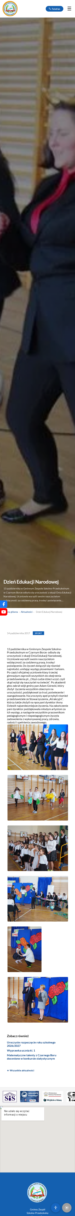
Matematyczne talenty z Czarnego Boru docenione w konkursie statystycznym (31, 1056)
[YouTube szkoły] (3, 612)
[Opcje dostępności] (55, 1207)
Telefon (55, 9)
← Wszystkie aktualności (20, 1070)
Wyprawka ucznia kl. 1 (21, 1050)
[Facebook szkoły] (3, 604)
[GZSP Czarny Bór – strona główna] (10, 9)
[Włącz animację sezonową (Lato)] (67, 1207)
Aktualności (26, 611)
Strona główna (10, 611)
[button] (38, 747)
